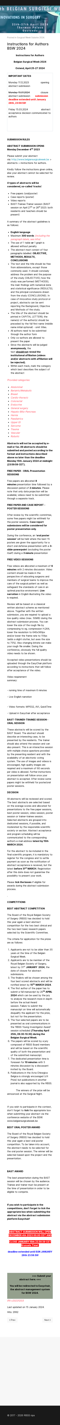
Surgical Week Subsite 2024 (30, 37)
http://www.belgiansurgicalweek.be (30, 159)
